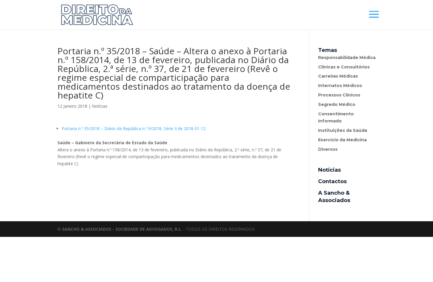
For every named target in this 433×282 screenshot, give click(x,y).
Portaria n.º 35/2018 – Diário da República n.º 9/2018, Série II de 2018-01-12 (134, 128)
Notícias (100, 106)
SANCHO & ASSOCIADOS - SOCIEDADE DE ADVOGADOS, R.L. (122, 229)
